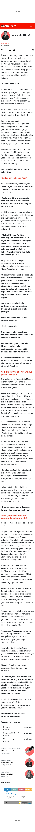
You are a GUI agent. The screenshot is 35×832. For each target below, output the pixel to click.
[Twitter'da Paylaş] (2, 50)
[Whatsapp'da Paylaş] (10, 50)
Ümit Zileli (5, 43)
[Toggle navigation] (31, 26)
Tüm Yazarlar (5, 782)
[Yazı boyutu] (33, 50)
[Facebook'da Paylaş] (6, 50)
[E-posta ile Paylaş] (14, 50)
